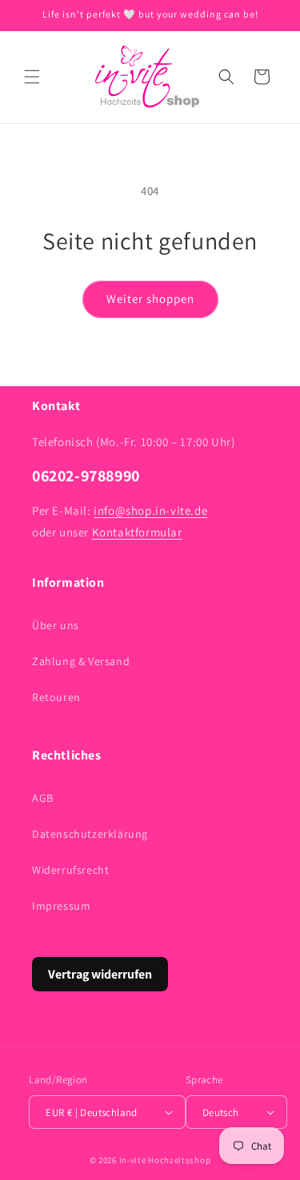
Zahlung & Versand (81, 661)
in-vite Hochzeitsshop (165, 1160)
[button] (32, 76)
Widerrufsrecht (70, 870)
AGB (43, 798)
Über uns (55, 625)
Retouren (56, 697)
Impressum (61, 906)
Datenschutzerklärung (90, 834)
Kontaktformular (137, 532)
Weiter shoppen (150, 298)
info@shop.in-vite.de (150, 510)
